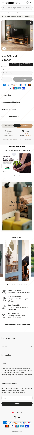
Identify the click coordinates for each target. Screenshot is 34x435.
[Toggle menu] (2, 2)
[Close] (28, 194)
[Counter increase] (10, 79)
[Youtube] (19, 417)
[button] (17, 8)
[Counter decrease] (3, 79)
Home (3, 13)
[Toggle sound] (26, 277)
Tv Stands (9, 13)
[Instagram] (15, 417)
